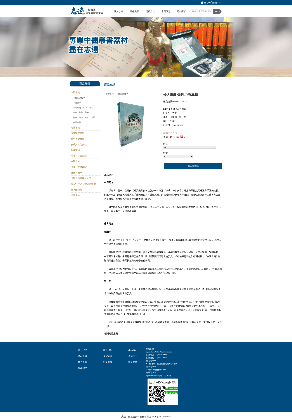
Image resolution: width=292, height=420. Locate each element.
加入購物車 (193, 166)
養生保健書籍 (77, 139)
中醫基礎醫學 (79, 98)
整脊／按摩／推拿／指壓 (84, 117)
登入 (206, 3)
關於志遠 (118, 11)
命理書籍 (75, 150)
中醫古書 (77, 122)
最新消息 (107, 350)
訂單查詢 (107, 362)
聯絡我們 (181, 11)
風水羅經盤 (76, 189)
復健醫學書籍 (77, 133)
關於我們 (82, 350)
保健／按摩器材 (79, 167)
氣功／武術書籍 (79, 144)
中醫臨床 (77, 103)
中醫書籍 (75, 92)
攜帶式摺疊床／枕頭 (81, 178)
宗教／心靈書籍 (79, 156)
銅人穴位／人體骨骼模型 (83, 184)
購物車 (216, 3)
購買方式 (150, 11)
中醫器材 (75, 161)
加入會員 (82, 362)
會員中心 (132, 356)
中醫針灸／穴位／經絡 (83, 107)
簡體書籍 (75, 127)
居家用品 (75, 195)
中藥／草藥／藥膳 (81, 112)
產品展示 (134, 11)
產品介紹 (82, 356)
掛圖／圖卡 (76, 173)
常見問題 (166, 11)
